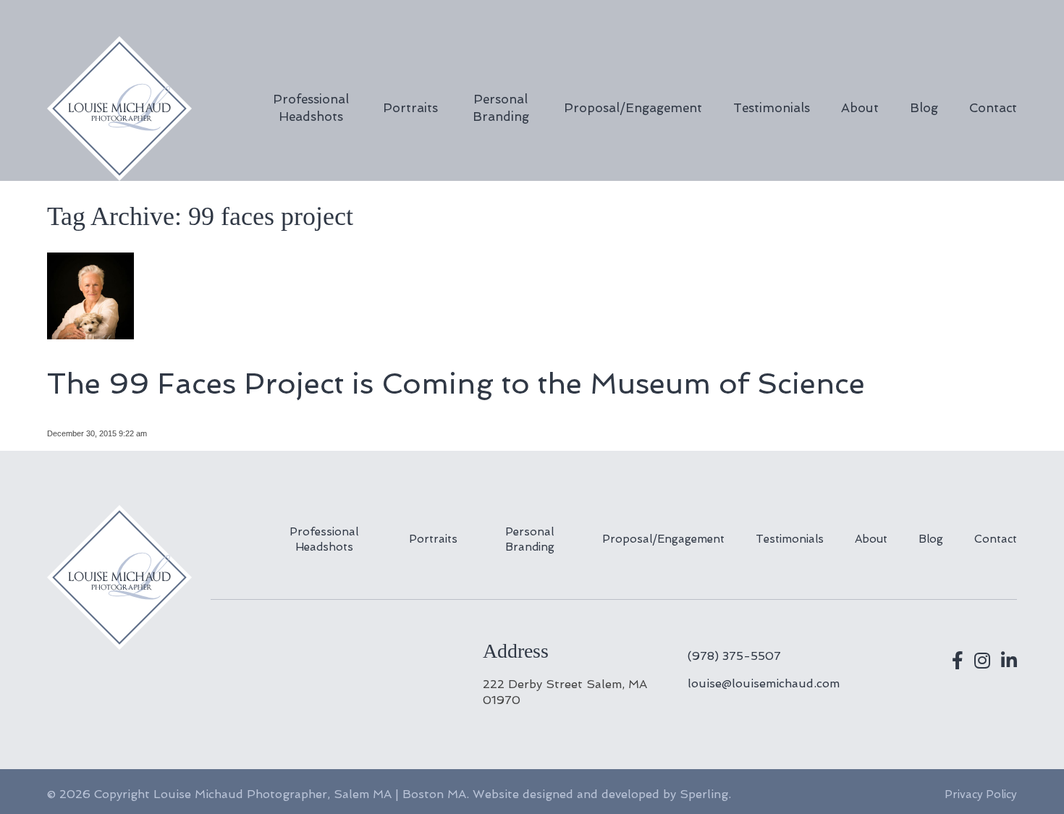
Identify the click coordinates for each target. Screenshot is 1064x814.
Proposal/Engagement (633, 108)
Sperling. (705, 794)
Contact (993, 108)
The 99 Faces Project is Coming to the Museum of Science (456, 383)
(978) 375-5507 (734, 656)
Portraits (410, 108)
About (860, 108)
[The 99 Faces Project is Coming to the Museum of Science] (90, 333)
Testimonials (771, 108)
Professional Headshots (311, 108)
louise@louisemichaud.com (764, 683)
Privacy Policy (981, 794)
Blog (924, 108)
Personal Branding (501, 108)
